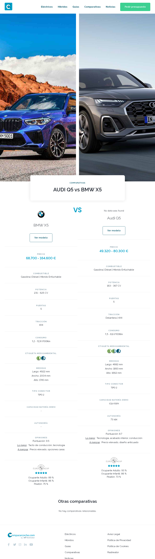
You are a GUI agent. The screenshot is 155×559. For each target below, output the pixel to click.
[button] (135, 7)
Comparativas (92, 6)
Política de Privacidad (119, 540)
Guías (76, 6)
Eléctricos (47, 6)
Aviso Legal (113, 534)
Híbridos (62, 6)
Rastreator (113, 552)
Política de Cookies (118, 546)
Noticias (110, 6)
